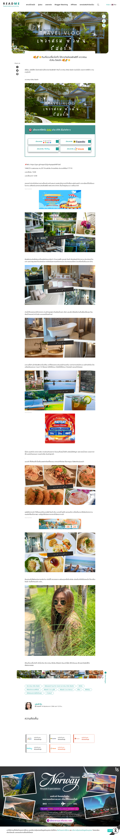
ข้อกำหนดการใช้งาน (63, 830)
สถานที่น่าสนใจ (30, 5)
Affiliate (74, 5)
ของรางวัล (48, 5)
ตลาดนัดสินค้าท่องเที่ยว (87, 5)
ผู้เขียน (40, 5)
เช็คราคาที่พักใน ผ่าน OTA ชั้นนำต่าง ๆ (51, 129)
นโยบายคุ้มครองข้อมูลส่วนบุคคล (82, 830)
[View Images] (24, 674)
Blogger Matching (61, 5)
